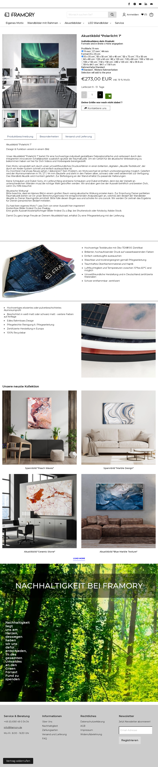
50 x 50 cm (102, 56)
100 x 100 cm (146, 59)
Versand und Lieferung (54, 734)
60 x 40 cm (115, 56)
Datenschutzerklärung (92, 721)
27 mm (96, 51)
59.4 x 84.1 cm (90, 64)
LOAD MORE (79, 558)
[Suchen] (112, 15)
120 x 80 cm (131, 59)
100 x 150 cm (90, 62)
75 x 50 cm (141, 56)
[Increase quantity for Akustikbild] (100, 94)
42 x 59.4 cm (136, 62)
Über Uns (47, 721)
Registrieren (129, 740)
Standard (87, 69)
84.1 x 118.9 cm (108, 64)
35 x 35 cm (88, 56)
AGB (82, 726)
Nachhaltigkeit (50, 726)
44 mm (105, 51)
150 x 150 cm (105, 62)
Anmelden (133, 14)
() (145, 14)
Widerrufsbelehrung (91, 734)
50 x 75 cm (128, 56)
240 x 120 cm (121, 62)
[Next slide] (72, 118)
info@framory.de (13, 727)
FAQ (44, 738)
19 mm (86, 51)
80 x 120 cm (117, 59)
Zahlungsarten (50, 730)
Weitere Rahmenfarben (106, 69)
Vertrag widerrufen (18, 760)
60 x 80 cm (88, 59)
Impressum (86, 730)
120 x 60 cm (102, 59)
